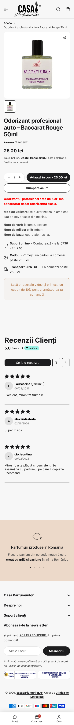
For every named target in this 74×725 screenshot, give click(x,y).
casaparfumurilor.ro (30, 692)
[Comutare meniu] (6, 9)
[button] (64, 38)
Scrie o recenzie (27, 362)
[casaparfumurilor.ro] (27, 9)
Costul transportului (34, 157)
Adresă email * (18, 651)
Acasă (8, 23)
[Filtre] (56, 362)
